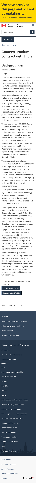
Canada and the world (10, 423)
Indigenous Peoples (9, 437)
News (14, 45)
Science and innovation (10, 432)
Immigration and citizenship (12, 372)
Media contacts (7, 331)
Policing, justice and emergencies (14, 414)
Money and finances (9, 428)
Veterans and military (10, 442)
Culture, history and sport (11, 409)
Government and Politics (11, 293)
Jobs (3, 367)
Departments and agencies (12, 355)
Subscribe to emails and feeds (13, 326)
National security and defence (13, 404)
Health (4, 390)
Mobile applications (9, 464)
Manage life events (9, 451)
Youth (4, 446)
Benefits (5, 386)
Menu (7, 39)
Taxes (4, 395)
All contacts (6, 350)
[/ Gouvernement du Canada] (14, 25)
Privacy (4, 478)
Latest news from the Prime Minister (15, 321)
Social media (6, 460)
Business (5, 381)
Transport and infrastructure (13, 418)
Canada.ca (6, 45)
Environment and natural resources (15, 400)
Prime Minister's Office (11, 288)
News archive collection (10, 335)
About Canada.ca (8, 469)
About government (9, 359)
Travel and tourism (9, 377)
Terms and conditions (10, 474)
